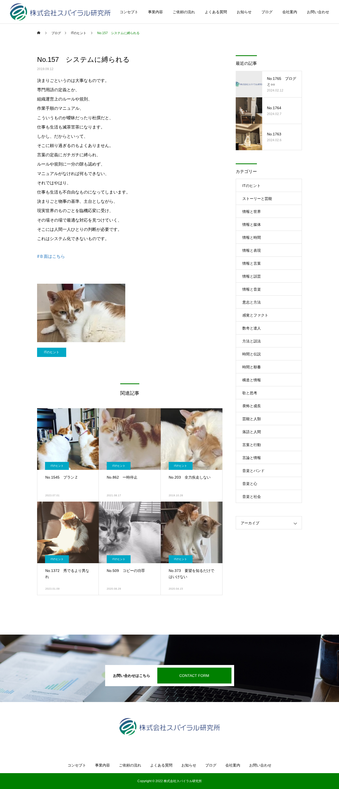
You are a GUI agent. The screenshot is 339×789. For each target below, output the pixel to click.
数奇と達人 (251, 328)
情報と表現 (251, 250)
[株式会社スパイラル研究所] (60, 12)
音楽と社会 (251, 496)
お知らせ (244, 12)
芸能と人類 (251, 419)
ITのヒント (51, 352)
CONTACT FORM (194, 675)
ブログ (267, 12)
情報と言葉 (251, 263)
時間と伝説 (251, 354)
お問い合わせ (318, 12)
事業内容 (155, 12)
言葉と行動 (251, 445)
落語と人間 (251, 432)
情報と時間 (251, 237)
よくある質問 (216, 12)
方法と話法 (251, 341)
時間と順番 (251, 367)
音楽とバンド (253, 471)
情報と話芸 (251, 276)
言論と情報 (251, 458)
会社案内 (289, 12)
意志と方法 (251, 302)
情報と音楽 (251, 289)
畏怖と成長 (251, 406)
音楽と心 (249, 483)
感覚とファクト (255, 315)
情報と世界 (251, 211)
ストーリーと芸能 (257, 198)
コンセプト (129, 12)
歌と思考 (249, 393)
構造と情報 (251, 380)
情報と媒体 (251, 224)
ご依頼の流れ (184, 12)
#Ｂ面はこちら (51, 256)
